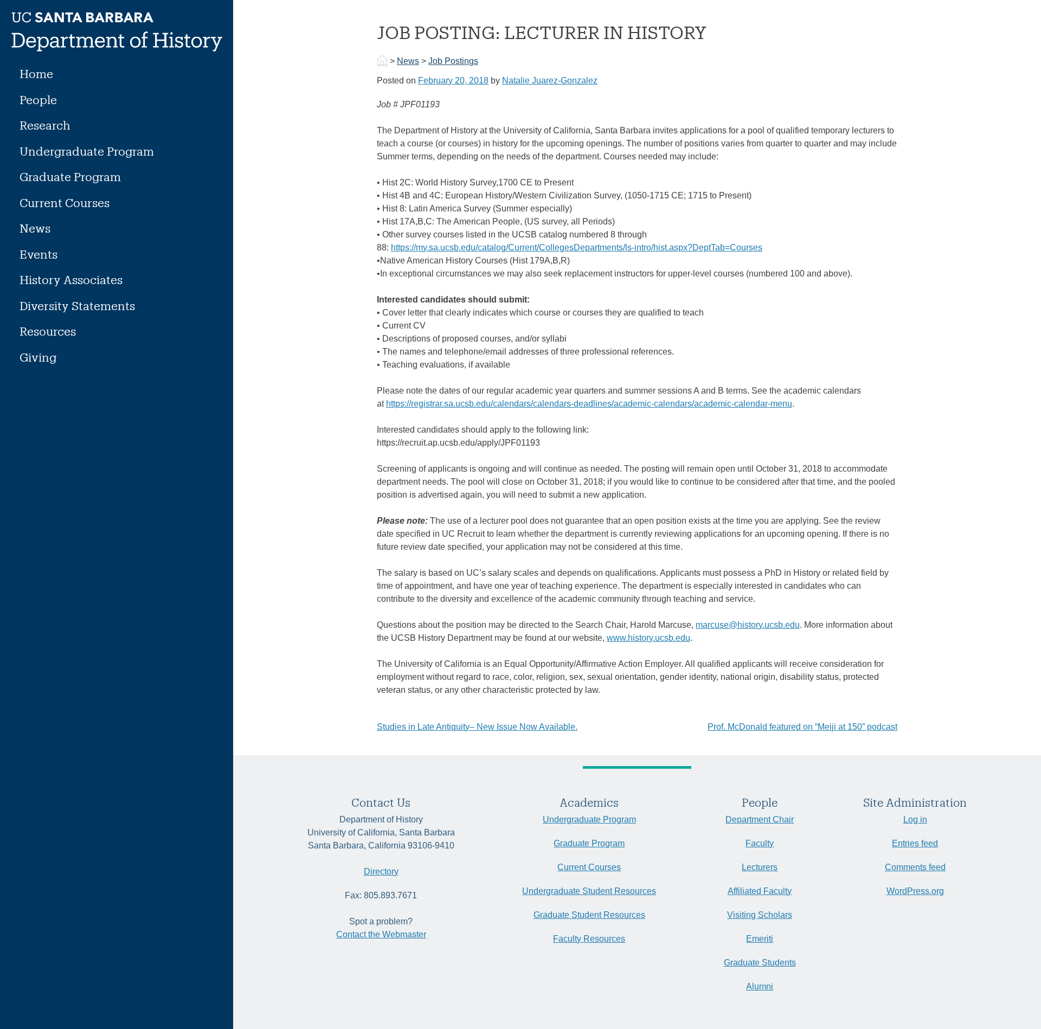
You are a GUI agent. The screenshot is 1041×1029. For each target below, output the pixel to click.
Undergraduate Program (87, 151)
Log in (915, 819)
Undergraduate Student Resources (589, 891)
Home (36, 73)
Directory (381, 871)
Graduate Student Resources (589, 914)
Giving (38, 357)
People (38, 99)
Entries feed (915, 843)
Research (45, 125)
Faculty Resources (589, 938)
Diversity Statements (77, 305)
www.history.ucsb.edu (648, 637)
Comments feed (915, 867)
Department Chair (759, 819)
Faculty (760, 843)
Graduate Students (760, 962)
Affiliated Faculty (760, 891)
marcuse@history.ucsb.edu (748, 624)
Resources (48, 331)
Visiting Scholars (759, 914)
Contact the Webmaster (381, 934)
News (35, 228)
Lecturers (759, 867)
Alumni (759, 986)
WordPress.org (915, 891)
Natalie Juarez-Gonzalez (549, 80)
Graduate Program (70, 176)
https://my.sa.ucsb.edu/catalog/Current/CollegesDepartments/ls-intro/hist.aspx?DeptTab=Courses (576, 247)
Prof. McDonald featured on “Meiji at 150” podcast (802, 726)
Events (38, 254)
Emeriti (759, 938)
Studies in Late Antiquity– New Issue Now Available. (477, 726)
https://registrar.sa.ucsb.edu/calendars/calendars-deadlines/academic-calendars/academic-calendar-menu (589, 403)
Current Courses (65, 202)
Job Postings (453, 61)
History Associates (71, 279)
